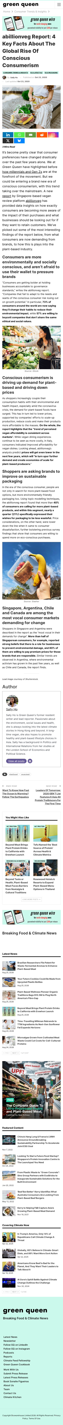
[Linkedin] (8, 134)
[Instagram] (53, 134)
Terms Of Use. (35, 1418)
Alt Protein (12, 826)
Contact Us (10, 1393)
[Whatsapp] (19, 134)
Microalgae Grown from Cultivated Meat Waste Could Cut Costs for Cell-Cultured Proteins (38, 1040)
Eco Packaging (51, 72)
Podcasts (9, 1352)
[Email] (30, 134)
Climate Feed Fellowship (17, 1360)
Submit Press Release (16, 1373)
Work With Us (11, 1369)
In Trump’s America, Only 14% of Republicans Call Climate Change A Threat (35, 1237)
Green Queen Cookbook (17, 1364)
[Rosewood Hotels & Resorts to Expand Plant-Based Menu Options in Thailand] (45, 867)
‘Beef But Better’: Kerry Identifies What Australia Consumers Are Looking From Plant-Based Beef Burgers (38, 1194)
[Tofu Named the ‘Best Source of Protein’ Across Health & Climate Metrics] (45, 833)
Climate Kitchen (12, 1397)
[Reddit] (42, 134)
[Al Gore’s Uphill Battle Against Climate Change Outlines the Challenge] (8, 1283)
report (6, 196)
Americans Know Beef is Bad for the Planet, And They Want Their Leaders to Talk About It (37, 1266)
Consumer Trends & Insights (15, 72)
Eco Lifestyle (36, 72)
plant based (13, 774)
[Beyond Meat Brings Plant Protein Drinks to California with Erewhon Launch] (18, 833)
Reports (8, 1356)
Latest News (10, 1337)
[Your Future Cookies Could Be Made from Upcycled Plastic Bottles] (8, 982)
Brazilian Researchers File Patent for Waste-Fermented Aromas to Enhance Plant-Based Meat (37, 965)
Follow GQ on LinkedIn (16, 1344)
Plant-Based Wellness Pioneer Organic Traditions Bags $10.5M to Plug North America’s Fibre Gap (37, 995)
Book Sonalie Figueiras (16, 1381)
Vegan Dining (39, 861)
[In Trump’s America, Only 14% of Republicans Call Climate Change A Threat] (8, 1237)
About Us (9, 1385)
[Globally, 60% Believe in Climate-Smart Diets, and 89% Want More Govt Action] (8, 1253)
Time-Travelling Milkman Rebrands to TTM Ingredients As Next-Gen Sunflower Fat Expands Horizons (38, 1024)
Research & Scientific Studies (17, 861)
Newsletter (10, 1340)
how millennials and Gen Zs (22, 172)
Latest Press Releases (16, 1377)
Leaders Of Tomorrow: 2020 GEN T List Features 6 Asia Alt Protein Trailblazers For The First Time (48, 797)
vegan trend (25, 774)
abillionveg (33, 201)
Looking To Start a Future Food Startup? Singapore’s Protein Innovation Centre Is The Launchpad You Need (38, 1159)
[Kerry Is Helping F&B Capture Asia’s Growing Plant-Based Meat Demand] (8, 1211)
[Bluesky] (19, 140)
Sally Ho (11, 709)
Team (7, 1389)
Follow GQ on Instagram (17, 1348)
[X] (8, 140)
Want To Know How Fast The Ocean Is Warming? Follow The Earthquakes (15, 793)
